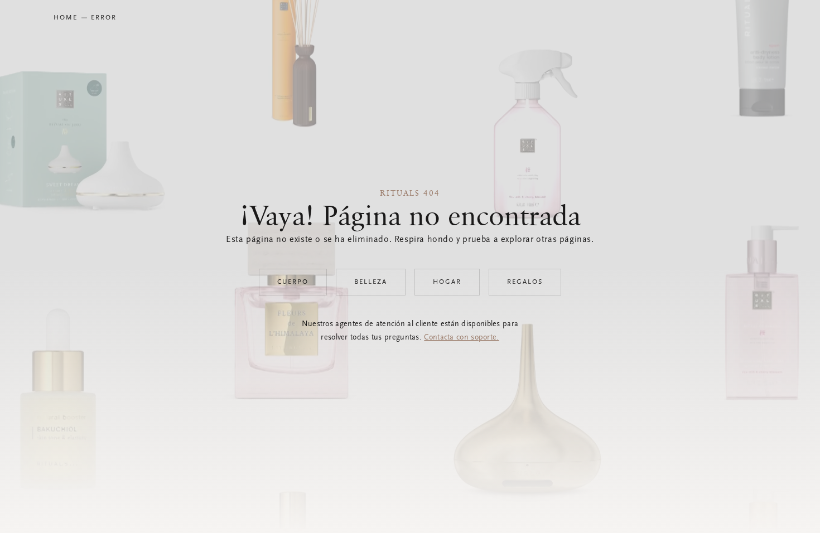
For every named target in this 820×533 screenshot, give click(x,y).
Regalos (525, 282)
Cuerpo (292, 282)
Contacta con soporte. (461, 338)
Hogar (447, 282)
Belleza (370, 282)
